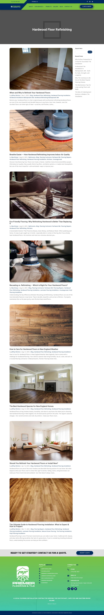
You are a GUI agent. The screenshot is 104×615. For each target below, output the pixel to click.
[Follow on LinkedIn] (92, 2)
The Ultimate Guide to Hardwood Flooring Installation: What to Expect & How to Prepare (39, 525)
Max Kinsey (14, 157)
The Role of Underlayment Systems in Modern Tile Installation (83, 94)
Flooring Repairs (66, 157)
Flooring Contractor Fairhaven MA (50, 157)
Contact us (68, 6)
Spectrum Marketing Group (65, 612)
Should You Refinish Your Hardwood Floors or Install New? (34, 463)
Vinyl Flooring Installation (17, 533)
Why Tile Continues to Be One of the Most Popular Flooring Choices (82, 80)
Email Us (35, 1)
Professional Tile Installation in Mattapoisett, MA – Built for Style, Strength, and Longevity (82, 71)
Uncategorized (57, 159)
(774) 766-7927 (16, 1)
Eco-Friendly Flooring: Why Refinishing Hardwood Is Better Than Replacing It (41, 223)
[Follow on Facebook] (87, 2)
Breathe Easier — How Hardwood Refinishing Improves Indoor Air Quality (40, 154)
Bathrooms (32, 157)
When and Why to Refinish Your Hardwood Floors (30, 93)
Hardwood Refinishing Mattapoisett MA (47, 97)
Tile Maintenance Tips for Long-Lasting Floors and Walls (83, 87)
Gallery (55, 6)
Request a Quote (85, 553)
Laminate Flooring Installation (49, 290)
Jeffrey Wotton (15, 95)
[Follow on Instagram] (90, 2)
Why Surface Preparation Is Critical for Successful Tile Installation (83, 62)
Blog (61, 6)
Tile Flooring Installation (64, 531)
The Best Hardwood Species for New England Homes (31, 406)
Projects (49, 6)
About (31, 6)
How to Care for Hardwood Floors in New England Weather (34, 349)
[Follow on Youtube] (75, 588)
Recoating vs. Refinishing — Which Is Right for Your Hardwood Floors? (39, 285)
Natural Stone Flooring (49, 531)
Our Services (39, 6)
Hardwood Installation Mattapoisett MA (22, 97)
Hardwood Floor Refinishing (42, 95)
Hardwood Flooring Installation (60, 95)
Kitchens (49, 159)
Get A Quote (87, 6)
